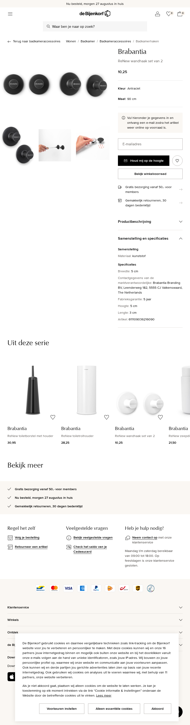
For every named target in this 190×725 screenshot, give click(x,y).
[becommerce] (151, 591)
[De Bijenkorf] (94, 13)
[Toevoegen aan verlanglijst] (177, 160)
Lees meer (103, 695)
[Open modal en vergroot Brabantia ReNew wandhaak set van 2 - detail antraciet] (17, 144)
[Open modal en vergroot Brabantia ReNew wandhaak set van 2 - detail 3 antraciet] (92, 144)
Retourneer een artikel (31, 546)
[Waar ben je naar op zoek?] (48, 26)
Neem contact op (144, 537)
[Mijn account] (157, 14)
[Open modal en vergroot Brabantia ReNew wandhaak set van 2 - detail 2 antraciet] (54, 144)
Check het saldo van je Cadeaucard (90, 549)
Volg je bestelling (27, 537)
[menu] (10, 14)
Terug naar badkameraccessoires (36, 41)
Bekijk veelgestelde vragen (93, 537)
